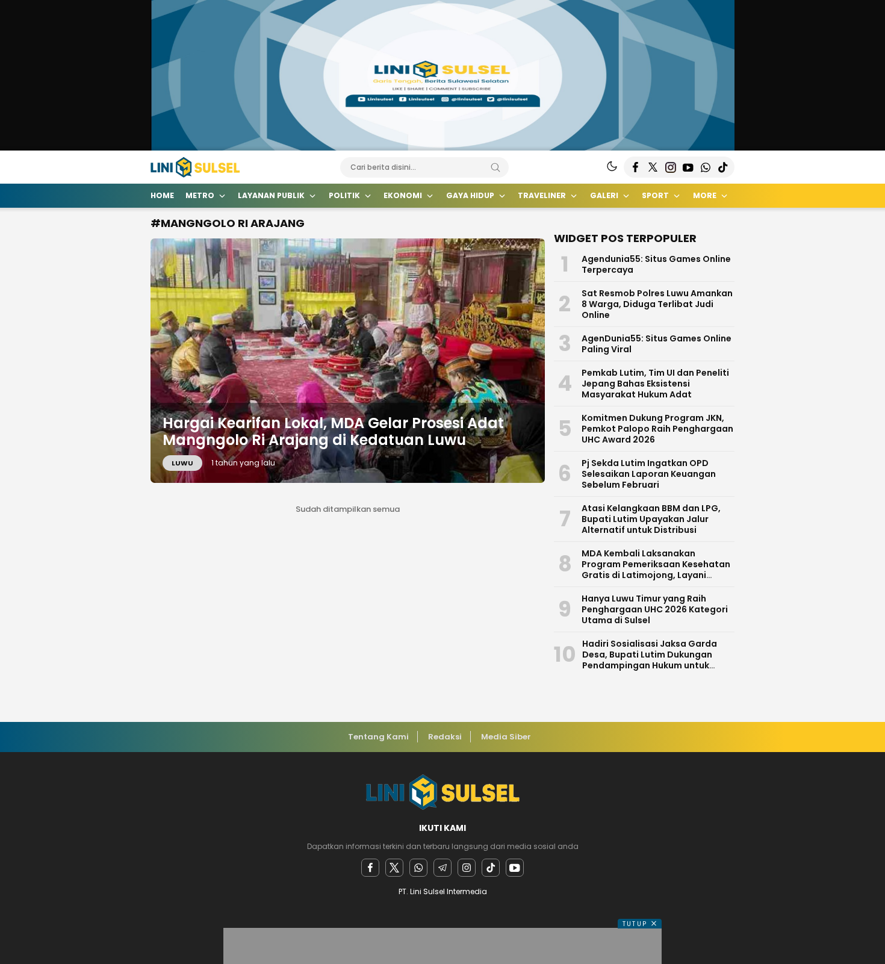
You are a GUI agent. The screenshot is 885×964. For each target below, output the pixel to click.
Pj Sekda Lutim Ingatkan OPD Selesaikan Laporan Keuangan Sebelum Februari (649, 474)
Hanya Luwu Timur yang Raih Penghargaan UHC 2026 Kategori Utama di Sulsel (655, 609)
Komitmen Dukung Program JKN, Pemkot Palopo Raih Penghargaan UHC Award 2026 (657, 429)
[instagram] (467, 868)
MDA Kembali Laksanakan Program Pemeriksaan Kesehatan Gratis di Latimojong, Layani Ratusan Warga (656, 569)
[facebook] (370, 868)
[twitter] (394, 868)
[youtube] (515, 868)
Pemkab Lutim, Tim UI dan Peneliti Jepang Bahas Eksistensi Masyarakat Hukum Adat (655, 383)
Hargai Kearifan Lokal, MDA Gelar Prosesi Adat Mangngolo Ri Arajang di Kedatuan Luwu (333, 431)
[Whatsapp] (418, 868)
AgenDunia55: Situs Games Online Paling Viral (656, 343)
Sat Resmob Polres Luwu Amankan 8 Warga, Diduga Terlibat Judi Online (657, 304)
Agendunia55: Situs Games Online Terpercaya (656, 264)
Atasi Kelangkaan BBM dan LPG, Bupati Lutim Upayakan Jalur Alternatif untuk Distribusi (651, 519)
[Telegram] (442, 868)
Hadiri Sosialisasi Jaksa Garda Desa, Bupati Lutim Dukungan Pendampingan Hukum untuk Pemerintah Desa (649, 660)
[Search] (495, 167)
